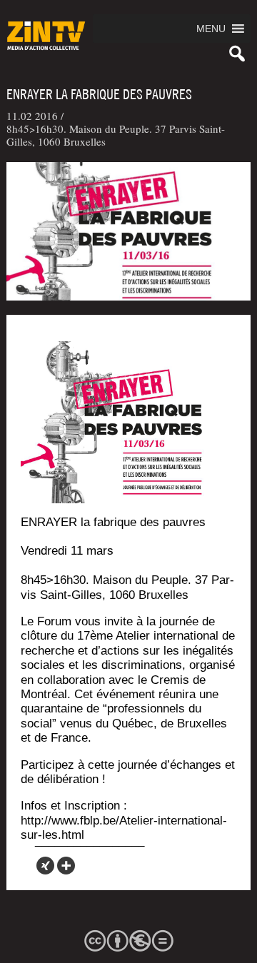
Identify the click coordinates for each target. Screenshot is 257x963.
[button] (211, 28)
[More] (66, 865)
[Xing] (45, 865)
